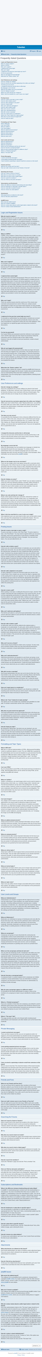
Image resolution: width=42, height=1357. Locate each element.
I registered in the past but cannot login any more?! (13, 71)
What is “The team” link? (7, 152)
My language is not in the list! (8, 88)
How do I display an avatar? (8, 91)
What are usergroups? (6, 144)
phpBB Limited (10, 1279)
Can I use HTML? (5, 125)
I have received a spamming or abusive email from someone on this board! (19, 161)
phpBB (20, 454)
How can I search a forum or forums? (10, 173)
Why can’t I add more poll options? (9, 105)
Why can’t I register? (6, 66)
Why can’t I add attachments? (8, 110)
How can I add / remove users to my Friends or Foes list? (15, 167)
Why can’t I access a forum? (8, 108)
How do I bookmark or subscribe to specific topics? (13, 186)
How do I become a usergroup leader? (10, 147)
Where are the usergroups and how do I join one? (13, 146)
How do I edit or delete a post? (8, 101)
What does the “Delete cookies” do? (10, 76)
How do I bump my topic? (7, 118)
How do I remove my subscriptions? (10, 189)
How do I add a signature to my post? (10, 102)
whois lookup (4, 1312)
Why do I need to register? (7, 63)
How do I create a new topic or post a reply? (12, 99)
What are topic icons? (6, 136)
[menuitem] (3, 51)
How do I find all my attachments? (9, 196)
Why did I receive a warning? (8, 112)
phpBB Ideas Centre (6, 1295)
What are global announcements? (9, 129)
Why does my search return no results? (11, 174)
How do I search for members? (8, 178)
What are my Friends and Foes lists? (10, 166)
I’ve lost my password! (6, 73)
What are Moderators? (6, 143)
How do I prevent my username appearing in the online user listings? (18, 83)
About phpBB (4, 1282)
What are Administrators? (7, 141)
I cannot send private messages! (9, 157)
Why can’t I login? (5, 70)
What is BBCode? (5, 123)
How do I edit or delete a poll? (8, 107)
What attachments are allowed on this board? (12, 195)
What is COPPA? (5, 65)
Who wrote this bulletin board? (8, 202)
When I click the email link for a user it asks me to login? (15, 94)
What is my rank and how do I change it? (11, 92)
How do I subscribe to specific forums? (10, 188)
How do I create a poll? (6, 104)
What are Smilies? (5, 126)
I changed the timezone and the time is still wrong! (13, 86)
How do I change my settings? (8, 81)
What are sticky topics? (7, 133)
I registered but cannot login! (8, 68)
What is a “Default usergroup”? (8, 151)
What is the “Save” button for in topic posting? (12, 115)
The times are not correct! (7, 84)
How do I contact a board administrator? (11, 206)
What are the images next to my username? (12, 89)
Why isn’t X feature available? (8, 203)
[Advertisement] (21, 23)
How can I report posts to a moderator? (10, 113)
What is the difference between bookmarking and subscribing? (16, 185)
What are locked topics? (7, 134)
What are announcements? (7, 131)
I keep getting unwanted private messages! (11, 159)
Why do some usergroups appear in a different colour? (14, 149)
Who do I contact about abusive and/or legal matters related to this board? (19, 205)
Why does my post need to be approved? (11, 116)
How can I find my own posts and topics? (11, 179)
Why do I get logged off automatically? (10, 74)
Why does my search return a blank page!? (11, 176)
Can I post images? (6, 128)
